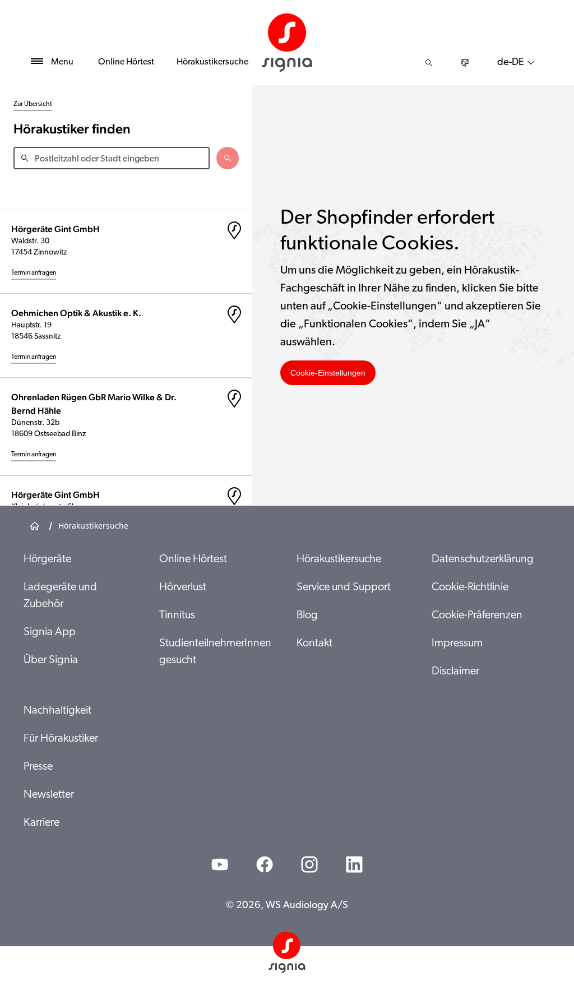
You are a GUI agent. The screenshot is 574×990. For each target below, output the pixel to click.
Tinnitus (177, 615)
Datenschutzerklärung (483, 559)
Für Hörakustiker (61, 738)
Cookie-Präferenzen (477, 615)
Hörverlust (182, 587)
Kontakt (314, 643)
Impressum (457, 643)
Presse (38, 766)
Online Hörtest (126, 62)
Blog (307, 615)
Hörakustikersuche (212, 62)
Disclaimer (455, 671)
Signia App (50, 632)
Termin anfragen (33, 273)
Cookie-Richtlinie (470, 587)
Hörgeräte (47, 559)
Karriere (41, 823)
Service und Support (344, 587)
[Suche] (429, 63)
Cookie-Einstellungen (327, 372)
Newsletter (49, 795)
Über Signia (51, 660)
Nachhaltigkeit (57, 710)
